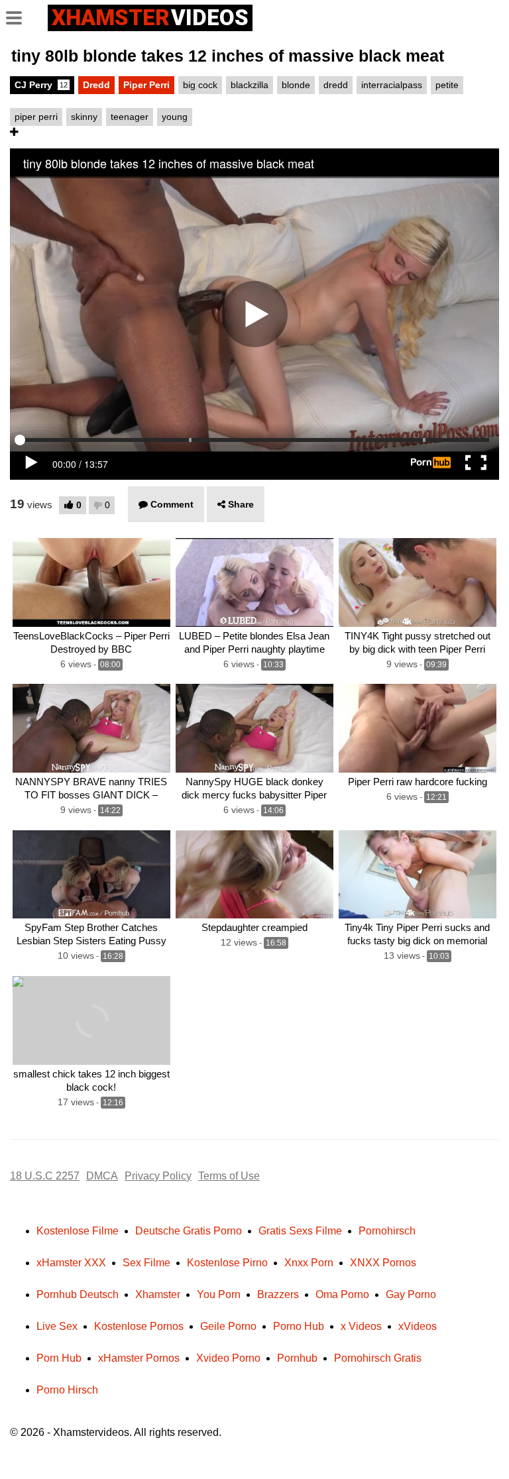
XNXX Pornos (383, 1262)
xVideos (417, 1326)
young (175, 116)
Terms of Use (229, 1175)
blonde (296, 85)
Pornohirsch (387, 1230)
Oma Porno (342, 1294)
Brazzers (278, 1294)
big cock (200, 85)
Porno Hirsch (67, 1390)
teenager (129, 116)
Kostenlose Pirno (227, 1262)
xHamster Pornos (139, 1358)
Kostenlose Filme (77, 1230)
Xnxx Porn (308, 1262)
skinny (84, 116)
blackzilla (249, 85)
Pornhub (297, 1358)
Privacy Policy (158, 1175)
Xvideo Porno (228, 1358)
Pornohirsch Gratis (378, 1358)
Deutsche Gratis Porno (188, 1230)
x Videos (361, 1326)
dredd (335, 85)
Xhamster (157, 1294)
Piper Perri (146, 85)
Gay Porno (411, 1294)
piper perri (36, 116)
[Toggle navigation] (19, 16)
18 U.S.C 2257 (45, 1175)
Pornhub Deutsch (77, 1294)
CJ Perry (41, 85)
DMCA (102, 1175)
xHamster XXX (71, 1262)
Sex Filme (146, 1262)
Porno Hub (298, 1326)
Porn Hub (59, 1358)
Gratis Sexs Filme (300, 1230)
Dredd (96, 85)
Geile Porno (228, 1326)
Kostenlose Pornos (139, 1326)
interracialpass (391, 85)
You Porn (219, 1294)
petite (447, 85)
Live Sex (57, 1326)
